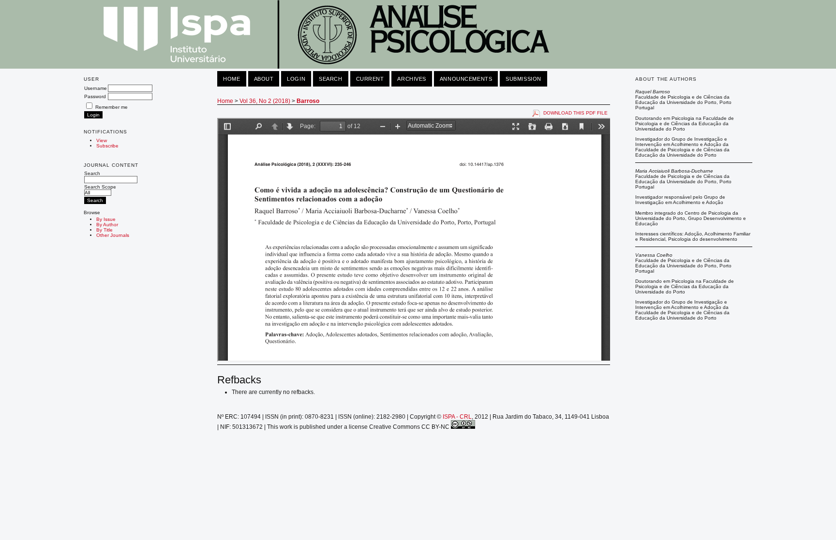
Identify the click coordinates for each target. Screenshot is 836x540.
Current (370, 79)
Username (95, 88)
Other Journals (112, 235)
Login (296, 79)
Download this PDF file (575, 113)
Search (92, 173)
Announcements (466, 79)
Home (231, 79)
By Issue (106, 219)
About (264, 79)
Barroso (308, 101)
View (101, 140)
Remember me (111, 107)
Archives (411, 79)
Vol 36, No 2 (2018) (264, 101)
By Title (104, 230)
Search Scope (100, 187)
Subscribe (107, 145)
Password (95, 96)
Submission (523, 79)
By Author (107, 224)
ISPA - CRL (457, 416)
